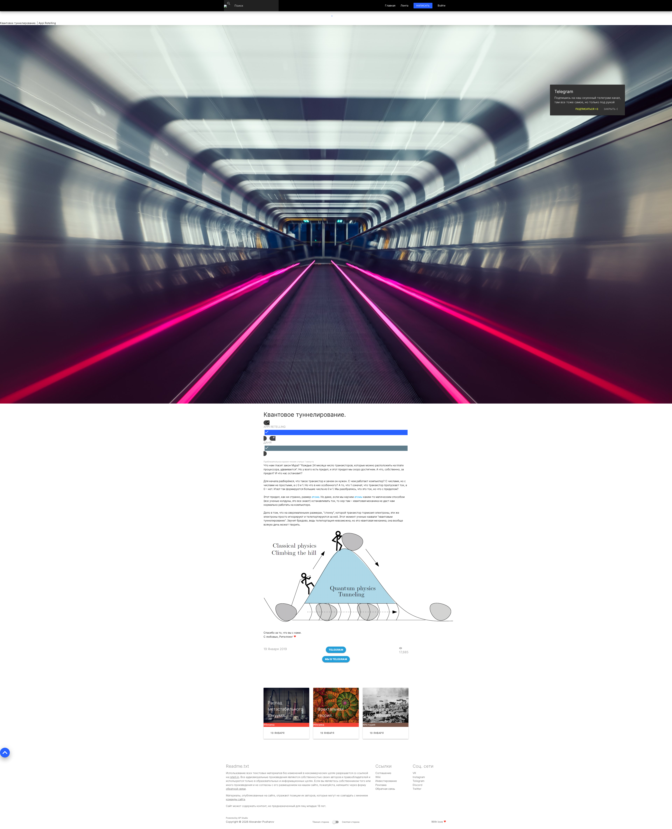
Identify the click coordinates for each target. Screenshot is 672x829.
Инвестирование (386, 781)
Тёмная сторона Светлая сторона (335, 822)
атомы (358, 497)
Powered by (237, 818)
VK (414, 773)
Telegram (336, 649)
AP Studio (243, 818)
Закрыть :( (611, 108)
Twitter (417, 788)
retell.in (234, 777)
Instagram (419, 777)
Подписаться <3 (586, 108)
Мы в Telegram (336, 659)
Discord (417, 785)
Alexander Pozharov (261, 821)
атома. (316, 497)
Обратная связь (385, 788)
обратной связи (236, 788)
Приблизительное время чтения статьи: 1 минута (289, 461)
